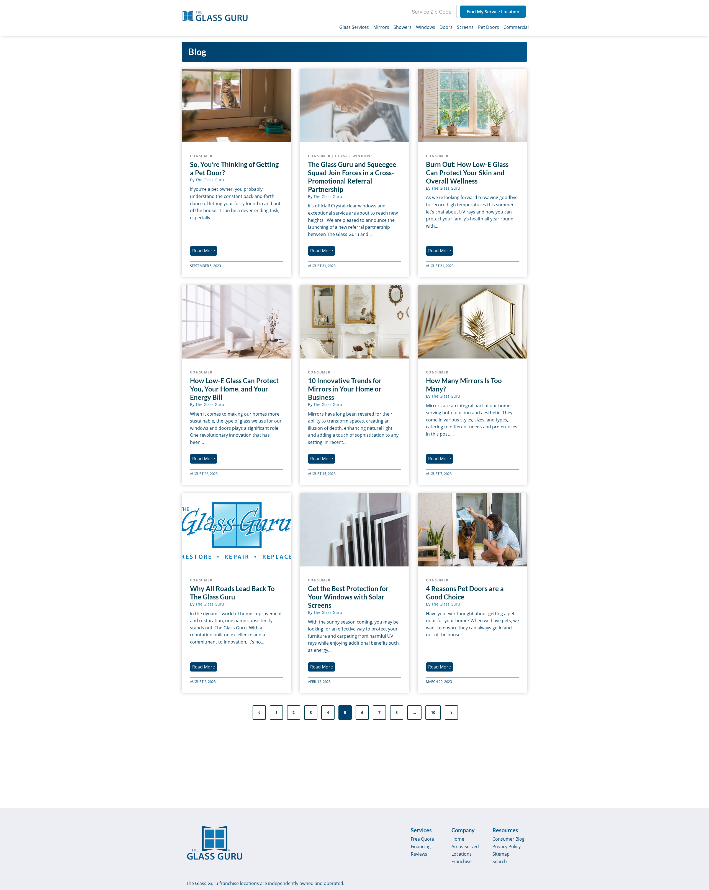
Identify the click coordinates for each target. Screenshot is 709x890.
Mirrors (381, 27)
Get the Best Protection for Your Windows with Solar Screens (348, 596)
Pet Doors (488, 27)
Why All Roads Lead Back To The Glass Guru (232, 592)
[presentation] (236, 105)
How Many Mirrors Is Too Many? (464, 385)
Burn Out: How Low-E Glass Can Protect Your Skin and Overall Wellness (467, 172)
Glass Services (354, 27)
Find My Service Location (493, 12)
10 (433, 712)
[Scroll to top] (698, 838)
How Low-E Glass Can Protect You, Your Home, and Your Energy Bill (234, 389)
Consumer (201, 156)
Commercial (516, 27)
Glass (341, 156)
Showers (403, 27)
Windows (425, 27)
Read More (204, 251)
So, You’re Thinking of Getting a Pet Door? (234, 168)
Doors (446, 27)
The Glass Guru (210, 179)
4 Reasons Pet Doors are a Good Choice (465, 592)
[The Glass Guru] (214, 843)
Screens (465, 27)
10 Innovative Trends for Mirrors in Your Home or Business (345, 389)
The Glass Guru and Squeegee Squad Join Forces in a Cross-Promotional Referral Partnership (352, 176)
